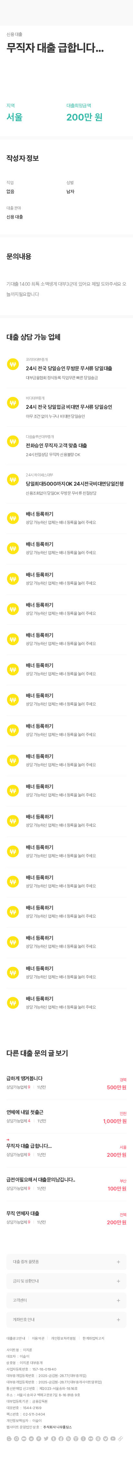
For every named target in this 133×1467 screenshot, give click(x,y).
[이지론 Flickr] (90, 1438)
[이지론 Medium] (23, 1438)
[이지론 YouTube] (113, 1438)
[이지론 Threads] (98, 1438)
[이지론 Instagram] (16, 1438)
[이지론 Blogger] (9, 1438)
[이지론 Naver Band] (68, 1438)
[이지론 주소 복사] (120, 1438)
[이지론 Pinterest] (38, 1438)
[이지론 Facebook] (61, 1438)
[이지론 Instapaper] (83, 1438)
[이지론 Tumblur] (53, 1438)
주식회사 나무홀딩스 (57, 1427)
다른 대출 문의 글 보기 (37, 1053)
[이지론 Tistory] (75, 1438)
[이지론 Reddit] (31, 1438)
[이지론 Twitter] (46, 1438)
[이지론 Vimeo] (105, 1438)
